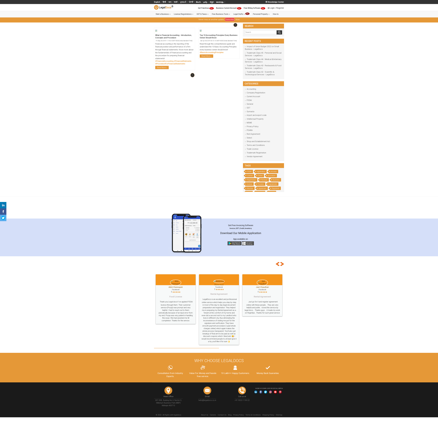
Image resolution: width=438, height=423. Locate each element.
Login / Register (277, 8)
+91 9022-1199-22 (242, 390)
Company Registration (256, 93)
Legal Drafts (241, 14)
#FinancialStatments (182, 61)
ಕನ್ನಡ (212, 2)
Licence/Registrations (183, 14)
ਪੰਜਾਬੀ (191, 2)
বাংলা (169, 2)
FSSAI (249, 100)
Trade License (252, 149)
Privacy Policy (252, 126)
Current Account (253, 96)
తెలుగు (198, 2)
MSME (249, 123)
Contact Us (222, 404)
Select (249, 138)
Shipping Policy (268, 404)
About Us (204, 404)
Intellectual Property (255, 119)
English (157, 2)
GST (248, 108)
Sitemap (279, 404)
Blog (230, 404)
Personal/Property (260, 14)
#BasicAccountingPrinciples (212, 52)
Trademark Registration (256, 153)
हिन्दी (164, 2)
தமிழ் (205, 2)
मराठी (175, 2)
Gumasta (250, 111)
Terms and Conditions (256, 145)
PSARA (250, 130)
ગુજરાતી (183, 2)
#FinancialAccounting (164, 61)
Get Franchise (203, 8)
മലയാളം (220, 2)
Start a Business (162, 14)
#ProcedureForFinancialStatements (170, 64)
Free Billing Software (252, 8)
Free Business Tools (220, 14)
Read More (161, 67)
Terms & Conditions (253, 404)
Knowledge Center (276, 2)
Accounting (251, 89)
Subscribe (230, 19)
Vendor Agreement (254, 156)
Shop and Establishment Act (258, 141)
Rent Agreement (253, 134)
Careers (213, 404)
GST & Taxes (202, 14)
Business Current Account (226, 8)
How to (276, 14)
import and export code (257, 115)
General (250, 104)
